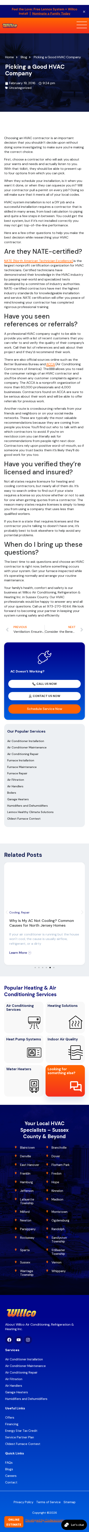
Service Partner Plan (19, 1437)
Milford (25, 1212)
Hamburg (26, 1182)
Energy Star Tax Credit (21, 1431)
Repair (25, 912)
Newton (25, 1220)
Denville (25, 1156)
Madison (57, 1199)
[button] (6, 912)
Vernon (56, 1262)
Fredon (56, 1173)
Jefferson (27, 1191)
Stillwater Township (59, 1252)
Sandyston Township (59, 1240)
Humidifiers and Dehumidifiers (27, 805)
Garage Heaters (18, 799)
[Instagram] (28, 1340)
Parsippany (28, 1229)
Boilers (11, 792)
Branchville (59, 1148)
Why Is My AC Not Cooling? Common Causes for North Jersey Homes (41, 923)
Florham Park (61, 1165)
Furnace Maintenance (22, 767)
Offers (9, 1418)
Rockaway (27, 1238)
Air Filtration (15, 780)
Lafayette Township (27, 1201)
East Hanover (30, 1165)
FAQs (9, 1463)
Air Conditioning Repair (22, 754)
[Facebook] (9, 1340)
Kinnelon (57, 1191)
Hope (55, 1182)
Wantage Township (27, 1273)
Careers (11, 1476)
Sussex (25, 1262)
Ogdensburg (60, 1220)
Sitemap (70, 1502)
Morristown (59, 1212)
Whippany (59, 1271)
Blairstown (28, 1148)
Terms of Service (48, 1502)
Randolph (58, 1229)
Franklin (25, 1173)
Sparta (25, 1250)
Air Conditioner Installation (25, 741)
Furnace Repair (17, 773)
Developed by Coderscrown (44, 1520)
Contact (11, 1482)
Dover (56, 1156)
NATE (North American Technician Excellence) (38, 261)
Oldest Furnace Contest (24, 818)
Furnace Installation (20, 760)
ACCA (50, 364)
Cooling (14, 912)
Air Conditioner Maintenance (27, 747)
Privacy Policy (23, 1502)
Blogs (9, 1469)
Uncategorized (20, 88)
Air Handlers (15, 786)
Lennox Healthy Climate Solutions (30, 812)
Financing (11, 1424)
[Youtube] (18, 1340)
